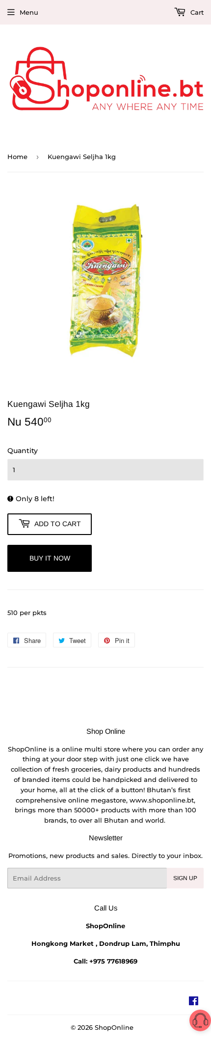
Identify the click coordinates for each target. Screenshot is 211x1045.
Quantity (22, 450)
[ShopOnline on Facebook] (193, 1002)
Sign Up (185, 878)
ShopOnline (114, 1027)
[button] (200, 1022)
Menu (29, 12)
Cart (196, 12)
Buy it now (49, 558)
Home (17, 157)
